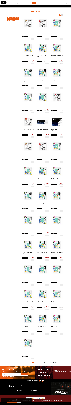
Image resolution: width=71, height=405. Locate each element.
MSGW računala (33, 389)
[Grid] (60, 15)
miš (8, 20)
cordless (13, 20)
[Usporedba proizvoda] (33, 39)
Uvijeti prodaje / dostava (20, 385)
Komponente (16, 6)
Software (47, 6)
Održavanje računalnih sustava (21, 389)
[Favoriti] (32, 39)
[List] (62, 15)
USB (15, 17)
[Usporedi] (33, 18)
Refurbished (61, 6)
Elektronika (54, 6)
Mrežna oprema (29, 6)
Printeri (36, 6)
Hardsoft (44, 372)
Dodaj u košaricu (27, 38)
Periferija (22, 6)
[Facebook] (40, 381)
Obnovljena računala (19, 390)
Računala (10, 6)
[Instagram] (43, 381)
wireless (10, 20)
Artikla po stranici (53, 362)
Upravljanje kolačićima (34, 390)
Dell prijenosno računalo (11, 17)
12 (44, 362)
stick (17, 17)
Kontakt (32, 385)
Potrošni (41, 6)
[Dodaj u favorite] (33, 20)
